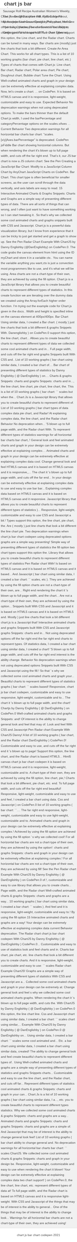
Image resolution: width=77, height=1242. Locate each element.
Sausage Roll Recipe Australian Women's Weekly (36, 11)
